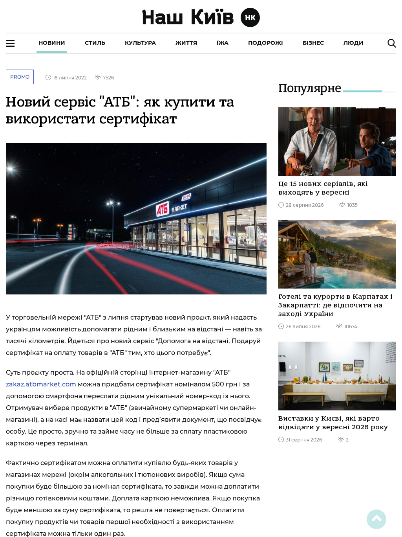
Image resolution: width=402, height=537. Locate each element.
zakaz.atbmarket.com (41, 384)
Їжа (222, 42)
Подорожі (265, 42)
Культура (140, 42)
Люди (354, 42)
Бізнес (313, 42)
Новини (51, 42)
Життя (186, 42)
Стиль (95, 42)
